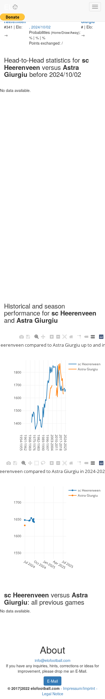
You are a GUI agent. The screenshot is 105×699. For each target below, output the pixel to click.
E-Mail (52, 681)
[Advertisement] (52, 145)
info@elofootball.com (53, 660)
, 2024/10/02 (40, 27)
